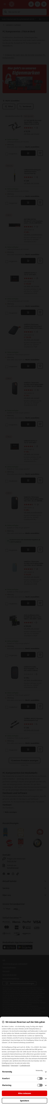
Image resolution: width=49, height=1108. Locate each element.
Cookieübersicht (25, 1065)
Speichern (24, 1100)
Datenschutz (6, 1065)
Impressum (14, 1065)
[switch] (40, 1078)
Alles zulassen (24, 1093)
